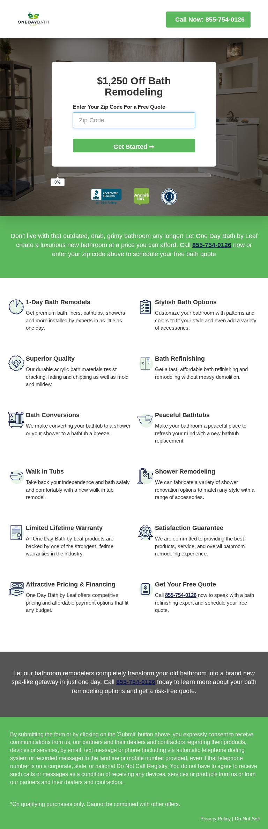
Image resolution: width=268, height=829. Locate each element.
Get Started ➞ (133, 146)
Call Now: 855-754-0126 (208, 19)
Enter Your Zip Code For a (119, 107)
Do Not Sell (247, 818)
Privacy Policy (215, 818)
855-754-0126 (211, 244)
